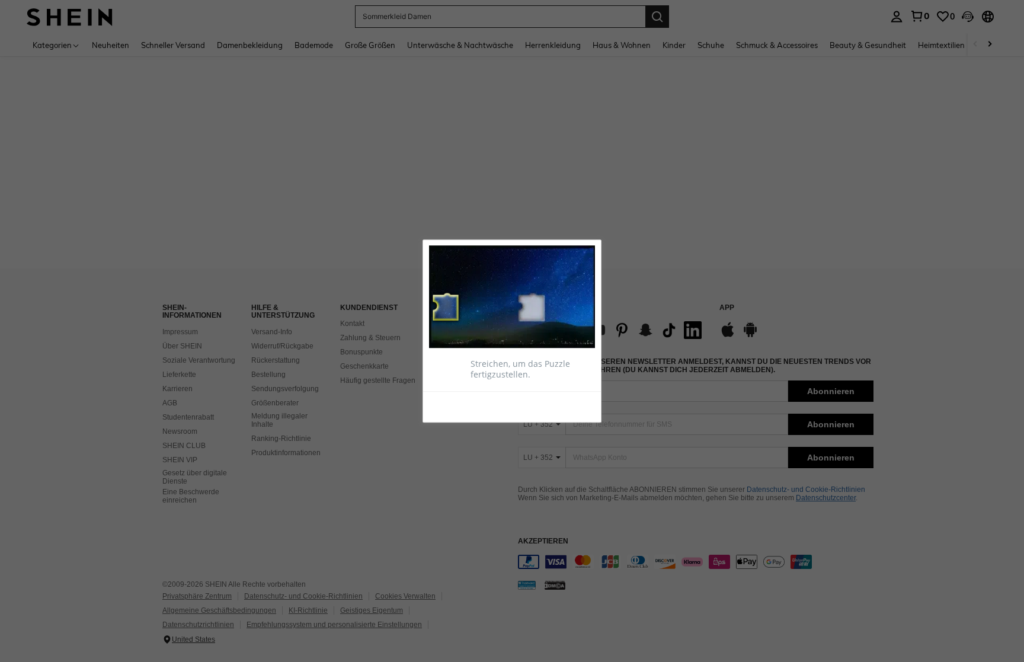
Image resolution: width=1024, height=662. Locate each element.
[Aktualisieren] (458, 406)
